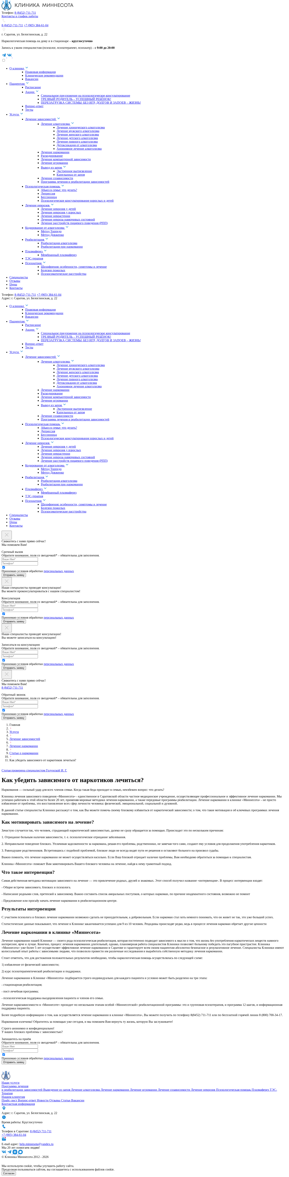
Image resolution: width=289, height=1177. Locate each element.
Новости (43, 1100)
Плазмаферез (261, 1089)
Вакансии (77, 1100)
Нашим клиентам (13, 1096)
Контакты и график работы (20, 16)
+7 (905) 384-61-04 (36, 25)
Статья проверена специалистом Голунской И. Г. (34, 770)
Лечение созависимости (174, 1089)
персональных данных (59, 571)
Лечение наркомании (23, 746)
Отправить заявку (13, 575)
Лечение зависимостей (24, 739)
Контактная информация (18, 1104)
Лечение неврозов (203, 1089)
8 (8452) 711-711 (25, 12)
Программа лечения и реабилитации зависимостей (22, 1088)
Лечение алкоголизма (86, 1089)
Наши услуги (10, 1082)
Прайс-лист (10, 1100)
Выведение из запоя (57, 1089)
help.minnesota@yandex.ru (36, 1144)
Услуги (14, 732)
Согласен (8, 1173)
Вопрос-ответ (27, 1100)
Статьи (66, 1100)
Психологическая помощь (234, 1089)
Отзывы (55, 1100)
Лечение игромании (144, 1089)
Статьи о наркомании (23, 753)
